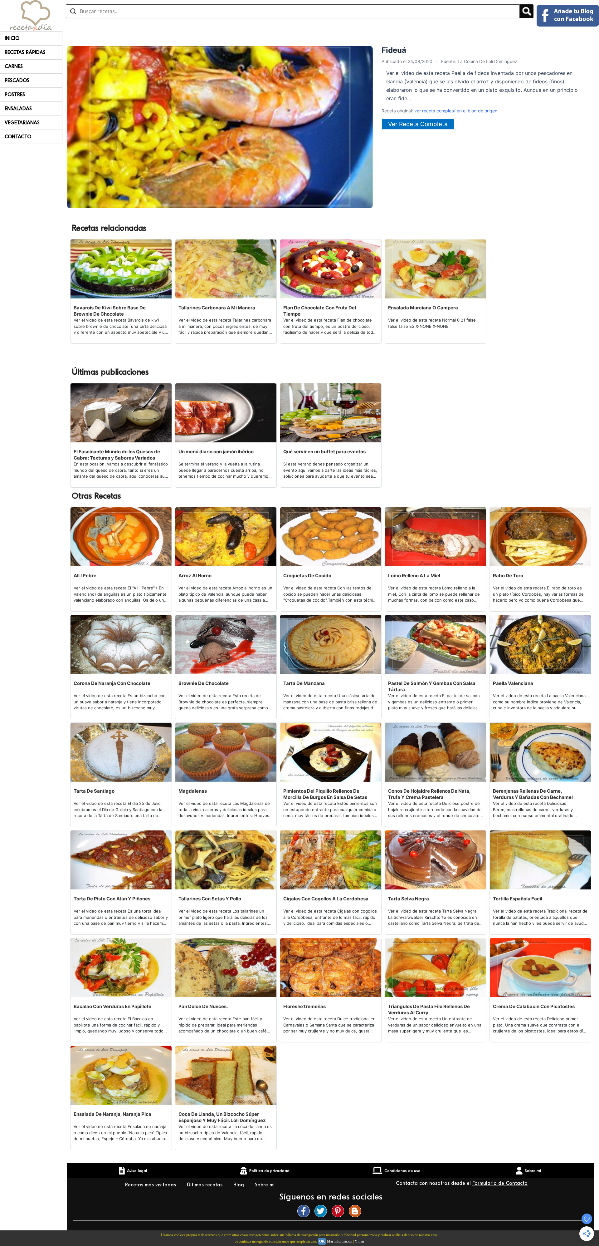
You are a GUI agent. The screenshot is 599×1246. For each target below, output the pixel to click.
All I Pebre (85, 576)
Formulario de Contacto (500, 1183)
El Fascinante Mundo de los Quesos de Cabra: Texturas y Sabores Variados (117, 455)
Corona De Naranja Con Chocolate (112, 683)
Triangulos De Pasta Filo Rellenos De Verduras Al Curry (429, 1009)
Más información (339, 1241)
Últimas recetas (205, 1185)
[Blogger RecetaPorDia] (356, 1211)
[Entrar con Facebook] (568, 16)
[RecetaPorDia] (31, 15)
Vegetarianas (22, 123)
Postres (15, 94)
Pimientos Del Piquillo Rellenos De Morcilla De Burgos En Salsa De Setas (325, 794)
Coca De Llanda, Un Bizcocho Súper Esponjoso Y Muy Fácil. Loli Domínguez (222, 1117)
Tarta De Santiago (94, 791)
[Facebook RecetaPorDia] (305, 1211)
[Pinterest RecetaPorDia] (339, 1211)
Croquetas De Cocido (307, 576)
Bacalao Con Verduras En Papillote (112, 1006)
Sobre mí (265, 1185)
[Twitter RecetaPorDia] (322, 1211)
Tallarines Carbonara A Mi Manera (216, 308)
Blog (239, 1185)
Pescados (17, 80)
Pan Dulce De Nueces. (203, 1006)
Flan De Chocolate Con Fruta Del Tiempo (319, 311)
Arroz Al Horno (195, 576)
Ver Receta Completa (418, 124)
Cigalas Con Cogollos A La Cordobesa (325, 899)
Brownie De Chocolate (203, 683)
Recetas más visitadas (151, 1185)
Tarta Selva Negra (408, 899)
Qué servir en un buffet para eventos (324, 452)
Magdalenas (192, 791)
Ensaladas (18, 108)
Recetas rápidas (25, 52)
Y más (359, 1241)
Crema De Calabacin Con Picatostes (534, 1006)
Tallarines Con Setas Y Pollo (209, 899)
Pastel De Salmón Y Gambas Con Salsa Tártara (431, 686)
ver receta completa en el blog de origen (455, 110)
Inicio (12, 38)
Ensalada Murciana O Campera (423, 308)
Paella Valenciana (513, 683)
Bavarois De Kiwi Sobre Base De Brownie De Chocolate (110, 311)
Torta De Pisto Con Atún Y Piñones (112, 899)
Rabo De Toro (508, 576)
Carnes (14, 66)
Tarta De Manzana (304, 683)
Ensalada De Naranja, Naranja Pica (112, 1114)
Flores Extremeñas (304, 1006)
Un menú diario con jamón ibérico (216, 452)
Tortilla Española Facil (517, 899)
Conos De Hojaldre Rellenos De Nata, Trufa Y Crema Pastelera (429, 794)
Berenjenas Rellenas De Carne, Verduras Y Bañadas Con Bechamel (533, 794)
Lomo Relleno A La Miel (414, 576)
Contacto (18, 137)
